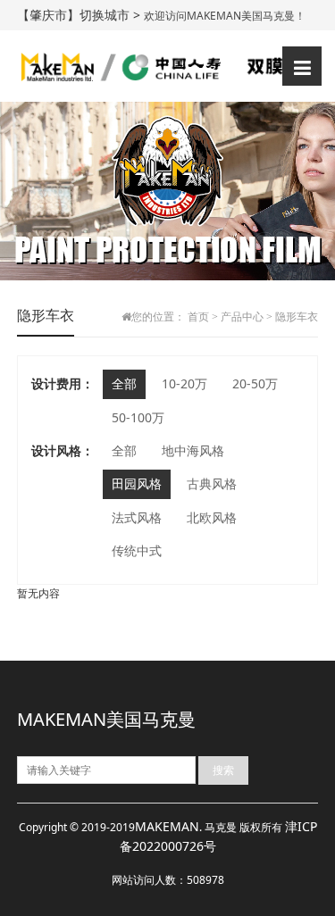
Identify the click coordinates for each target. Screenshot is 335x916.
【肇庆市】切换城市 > (80, 14)
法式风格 (137, 517)
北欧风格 (212, 517)
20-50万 (255, 383)
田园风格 (137, 483)
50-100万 (138, 417)
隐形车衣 (296, 317)
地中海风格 (193, 450)
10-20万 (184, 383)
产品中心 (242, 317)
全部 (124, 383)
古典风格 (212, 483)
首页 (198, 317)
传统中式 (137, 550)
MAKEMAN (167, 826)
